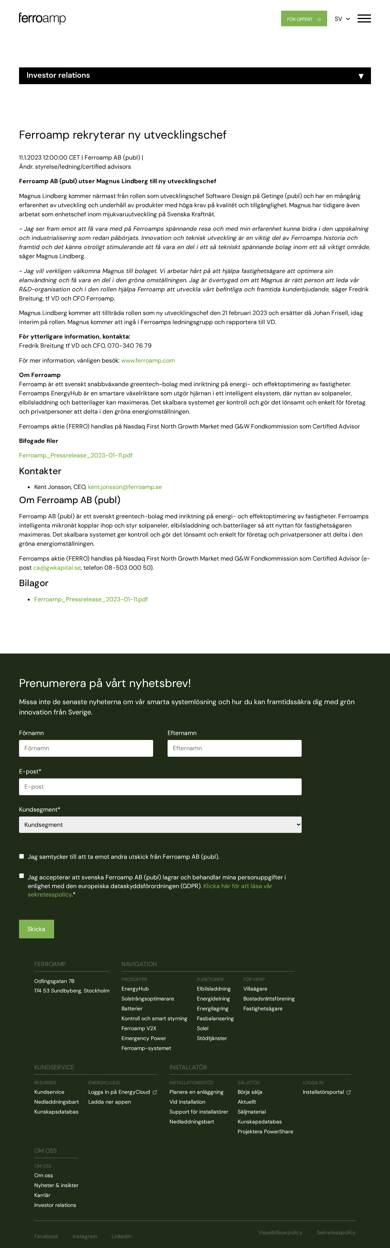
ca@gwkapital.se (57, 568)
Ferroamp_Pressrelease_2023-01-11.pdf (76, 455)
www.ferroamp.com (148, 360)
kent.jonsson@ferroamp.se (125, 487)
